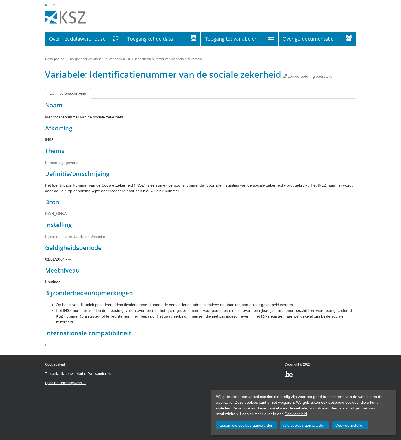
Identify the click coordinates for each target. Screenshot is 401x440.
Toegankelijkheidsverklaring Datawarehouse (78, 374)
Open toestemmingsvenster (65, 383)
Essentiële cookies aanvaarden (246, 425)
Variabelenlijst (119, 59)
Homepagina (54, 59)
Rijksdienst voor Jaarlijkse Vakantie (75, 236)
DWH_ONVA (56, 213)
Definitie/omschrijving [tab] (68, 93)
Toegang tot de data (150, 38)
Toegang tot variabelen (231, 38)
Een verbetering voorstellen (311, 76)
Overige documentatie (308, 38)
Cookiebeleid (296, 414)
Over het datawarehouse (77, 38)
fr (54, 5)
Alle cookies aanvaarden (304, 425)
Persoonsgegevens (61, 162)
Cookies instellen (349, 425)
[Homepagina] (65, 17)
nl (46, 5)
